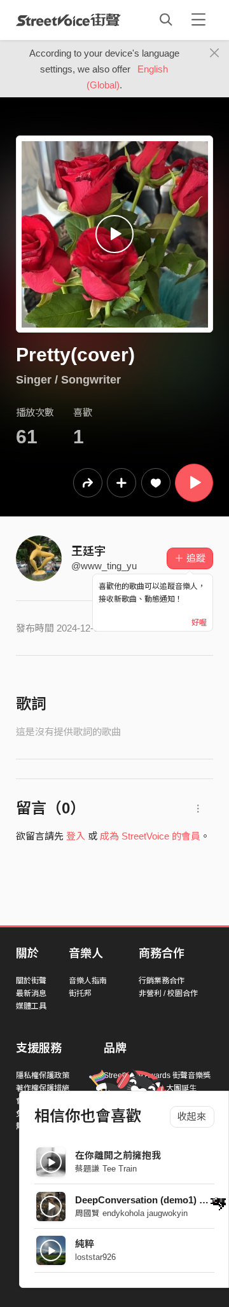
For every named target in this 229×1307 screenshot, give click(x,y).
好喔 (199, 622)
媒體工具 (31, 1006)
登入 (75, 836)
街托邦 (80, 993)
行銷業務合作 (161, 980)
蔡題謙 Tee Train (106, 1168)
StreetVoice (68, 19)
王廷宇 (88, 551)
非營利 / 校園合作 (168, 993)
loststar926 (95, 1257)
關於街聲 (31, 980)
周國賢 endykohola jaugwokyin (131, 1213)
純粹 (84, 1243)
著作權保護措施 (42, 1088)
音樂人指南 (88, 980)
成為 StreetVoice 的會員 (150, 836)
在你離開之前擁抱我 (118, 1155)
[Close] (214, 53)
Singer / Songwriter (68, 379)
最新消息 (31, 993)
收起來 (191, 1116)
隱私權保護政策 (42, 1075)
